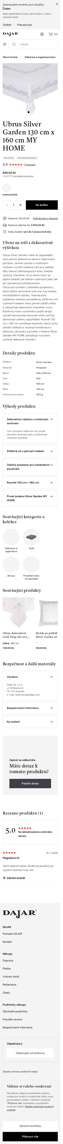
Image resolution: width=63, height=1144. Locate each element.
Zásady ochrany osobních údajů (20, 1071)
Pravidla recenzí (12, 1019)
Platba (7, 968)
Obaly (6, 992)
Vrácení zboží (11, 976)
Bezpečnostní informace (17, 1027)
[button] (30, 421)
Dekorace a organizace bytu (40, 57)
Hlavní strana (10, 57)
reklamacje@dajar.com (27, 694)
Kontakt (7, 942)
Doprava (8, 960)
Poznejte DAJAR (12, 933)
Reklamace (9, 984)
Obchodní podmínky (15, 1011)
